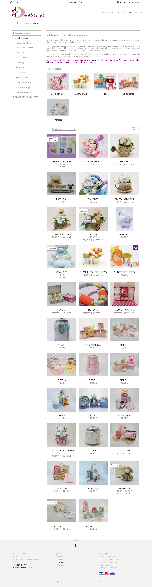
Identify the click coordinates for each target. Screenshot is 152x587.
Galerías (121, 12)
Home (104, 12)
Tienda (129, 12)
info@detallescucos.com (22, 568)
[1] (135, 247)
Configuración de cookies (109, 568)
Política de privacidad (108, 556)
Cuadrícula (133, 129)
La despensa (22, 57)
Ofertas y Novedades (24, 92)
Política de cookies (107, 565)
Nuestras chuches (25, 47)
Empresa (112, 12)
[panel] (57, 582)
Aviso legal (104, 554)
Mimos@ (21, 62)
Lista (138, 129)
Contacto (138, 12)
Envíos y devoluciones (108, 562)
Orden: (53, 129)
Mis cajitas (21, 52)
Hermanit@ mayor (23, 87)
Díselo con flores (24, 43)
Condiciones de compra (109, 559)
